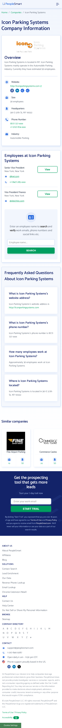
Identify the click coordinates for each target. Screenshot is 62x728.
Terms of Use (36, 520)
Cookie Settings (11, 725)
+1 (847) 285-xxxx (18, 182)
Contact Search (9, 569)
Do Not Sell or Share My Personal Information (24, 610)
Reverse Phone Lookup (13, 583)
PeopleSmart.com (43, 523)
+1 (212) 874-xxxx (18, 127)
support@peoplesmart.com (20, 648)
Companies (16, 12)
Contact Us (7, 601)
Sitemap (6, 619)
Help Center (8, 606)
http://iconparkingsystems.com (25, 86)
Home (4, 12)
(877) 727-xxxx (16, 123)
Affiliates (6, 555)
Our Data (6, 578)
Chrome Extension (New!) (14, 592)
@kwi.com (14, 176)
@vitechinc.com (17, 201)
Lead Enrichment (10, 573)
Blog (4, 560)
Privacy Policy (51, 520)
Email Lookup (8, 587)
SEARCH (31, 250)
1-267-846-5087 (14, 653)
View (47, 169)
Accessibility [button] (7, 717)
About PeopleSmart (11, 551)
